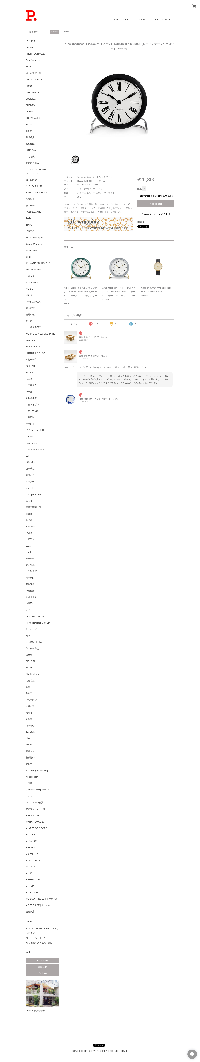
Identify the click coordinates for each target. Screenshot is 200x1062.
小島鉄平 (30, 423)
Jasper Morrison (34, 244)
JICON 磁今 (31, 250)
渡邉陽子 (30, 751)
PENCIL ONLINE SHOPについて (42, 928)
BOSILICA (31, 99)
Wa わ (29, 744)
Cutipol (29, 111)
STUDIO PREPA (34, 642)
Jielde (29, 256)
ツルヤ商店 (31, 699)
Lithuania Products (35, 449)
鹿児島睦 (30, 314)
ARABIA (30, 47)
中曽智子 (30, 539)
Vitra (28, 738)
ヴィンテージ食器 (34, 802)
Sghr (28, 635)
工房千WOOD (32, 411)
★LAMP (30, 886)
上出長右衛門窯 (33, 327)
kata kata (30, 340)
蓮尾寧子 (30, 199)
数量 (139, 188)
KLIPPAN (30, 366)
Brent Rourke (32, 92)
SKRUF (29, 667)
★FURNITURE (33, 879)
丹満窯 (29, 693)
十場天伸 (30, 276)
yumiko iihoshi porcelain (37, 789)
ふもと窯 (30, 156)
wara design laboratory (37, 770)
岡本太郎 (30, 578)
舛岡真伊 (30, 481)
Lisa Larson (31, 443)
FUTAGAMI (31, 150)
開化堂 (29, 295)
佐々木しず (31, 629)
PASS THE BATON (35, 616)
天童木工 (30, 706)
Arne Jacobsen (33, 60)
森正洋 (29, 513)
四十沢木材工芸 (33, 73)
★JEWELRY (32, 854)
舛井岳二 (30, 475)
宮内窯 (29, 500)
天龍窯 (29, 712)
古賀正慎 (30, 417)
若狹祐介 (30, 757)
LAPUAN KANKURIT (36, 430)
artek (28, 66)
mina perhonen (33, 494)
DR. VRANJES (33, 118)
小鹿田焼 (30, 603)
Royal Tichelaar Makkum (38, 622)
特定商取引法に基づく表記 (39, 943)
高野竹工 (30, 680)
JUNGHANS (32, 282)
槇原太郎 (30, 462)
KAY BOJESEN (33, 346)
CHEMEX (30, 105)
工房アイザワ (32, 404)
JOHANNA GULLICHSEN (38, 263)
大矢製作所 (31, 571)
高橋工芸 (30, 687)
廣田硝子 (30, 205)
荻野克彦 (30, 584)
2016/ (28, 545)
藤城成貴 (30, 137)
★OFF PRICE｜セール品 (38, 905)
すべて (74, 323)
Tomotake (30, 732)
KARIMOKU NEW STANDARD (40, 333)
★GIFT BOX (32, 892)
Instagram (42, 967)
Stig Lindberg (32, 674)
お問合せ (30, 933)
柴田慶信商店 (32, 648)
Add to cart (156, 203)
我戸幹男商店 (32, 163)
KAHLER (30, 289)
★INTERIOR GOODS (36, 828)
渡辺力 (29, 764)
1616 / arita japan (34, 237)
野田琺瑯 (30, 558)
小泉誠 (29, 391)
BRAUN (29, 86)
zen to (29, 796)
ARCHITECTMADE (35, 54)
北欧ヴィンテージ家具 (37, 809)
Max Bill (29, 488)
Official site (42, 960)
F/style (29, 124)
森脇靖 (29, 520)
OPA (28, 610)
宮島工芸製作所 (33, 507)
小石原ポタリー (33, 385)
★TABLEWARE (33, 815)
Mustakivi (30, 526)
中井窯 (29, 533)
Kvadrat (29, 372)
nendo (29, 552)
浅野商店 (30, 911)
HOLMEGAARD (33, 212)
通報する (140, 222)
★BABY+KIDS (33, 860)
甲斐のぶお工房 (33, 302)
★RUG (29, 873)
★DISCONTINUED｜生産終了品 (42, 899)
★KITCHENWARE (35, 822)
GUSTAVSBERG (34, 186)
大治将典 (30, 565)
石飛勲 (29, 224)
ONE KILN (31, 597)
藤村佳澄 (30, 143)
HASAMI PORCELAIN (36, 192)
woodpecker (32, 776)
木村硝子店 (31, 359)
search (54, 31)
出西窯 (29, 655)
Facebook (42, 973)
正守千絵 (30, 468)
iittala (28, 218)
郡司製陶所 (31, 179)
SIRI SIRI (30, 661)
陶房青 (29, 719)
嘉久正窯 (30, 308)
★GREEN (30, 866)
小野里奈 (30, 590)
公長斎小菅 (31, 398)
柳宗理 (29, 783)
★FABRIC (31, 847)
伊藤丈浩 (30, 231)
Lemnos (30, 436)
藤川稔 (29, 131)
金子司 (29, 321)
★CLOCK (30, 834)
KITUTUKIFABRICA (35, 353)
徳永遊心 (30, 725)
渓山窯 (29, 379)
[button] (141, 18)
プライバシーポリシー (37, 938)
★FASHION (31, 841)
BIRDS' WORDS (34, 79)
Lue (28, 456)
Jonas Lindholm (33, 269)
